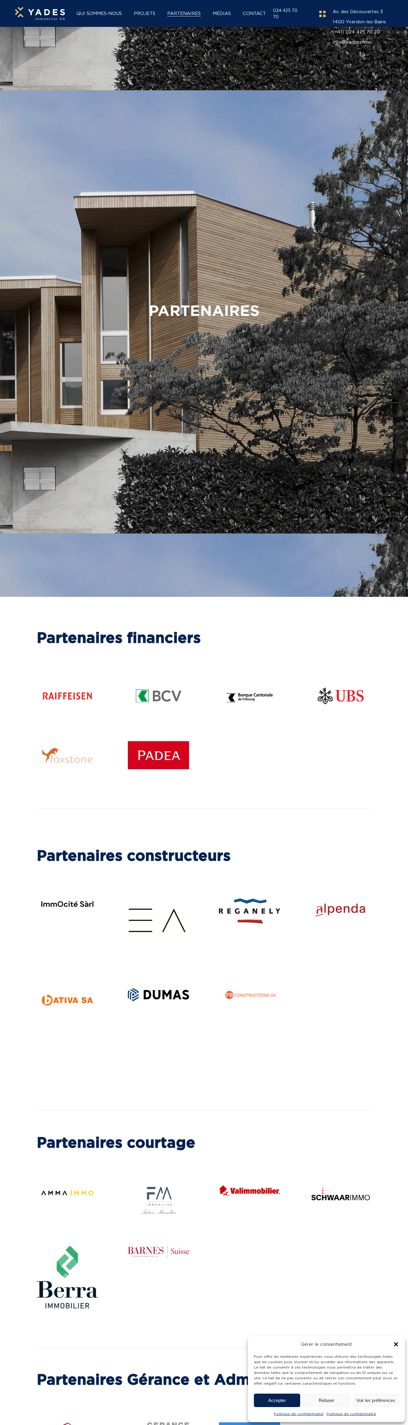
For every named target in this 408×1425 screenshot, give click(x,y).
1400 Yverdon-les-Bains (359, 21)
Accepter (277, 1400)
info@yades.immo (352, 42)
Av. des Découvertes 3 (358, 11)
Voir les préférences (375, 1400)
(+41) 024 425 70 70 (356, 31)
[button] (396, 1344)
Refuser (326, 1400)
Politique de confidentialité (298, 1414)
